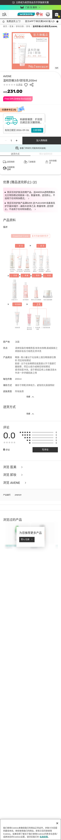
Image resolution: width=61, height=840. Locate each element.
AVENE (7, 76)
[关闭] (57, 823)
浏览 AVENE (12, 482)
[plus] (16, 140)
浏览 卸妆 (10, 475)
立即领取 (37, 130)
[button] (56, 14)
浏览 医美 (10, 467)
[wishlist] (26, 84)
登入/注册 (25, 539)
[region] (30, 829)
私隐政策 (44, 837)
